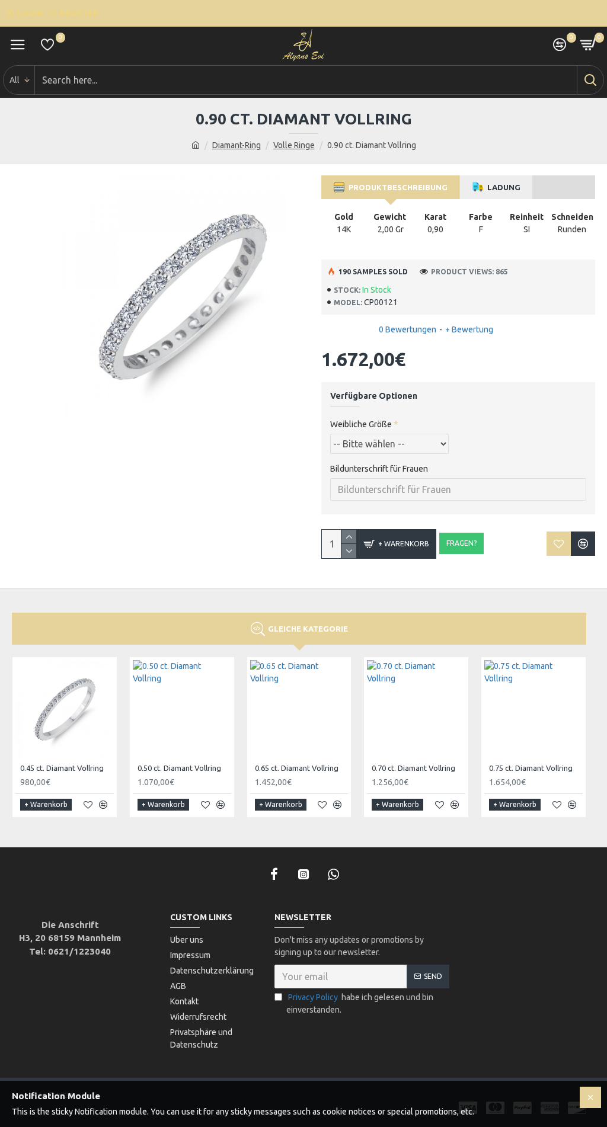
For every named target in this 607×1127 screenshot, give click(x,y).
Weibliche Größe (361, 424)
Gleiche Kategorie (308, 629)
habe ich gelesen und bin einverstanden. (359, 1003)
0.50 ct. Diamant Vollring (179, 768)
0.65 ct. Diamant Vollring (296, 768)
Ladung (502, 187)
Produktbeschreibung (396, 187)
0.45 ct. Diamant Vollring (62, 768)
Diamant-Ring (236, 145)
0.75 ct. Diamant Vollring (531, 768)
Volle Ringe (294, 145)
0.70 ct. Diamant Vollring (413, 768)
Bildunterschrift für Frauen (379, 468)
